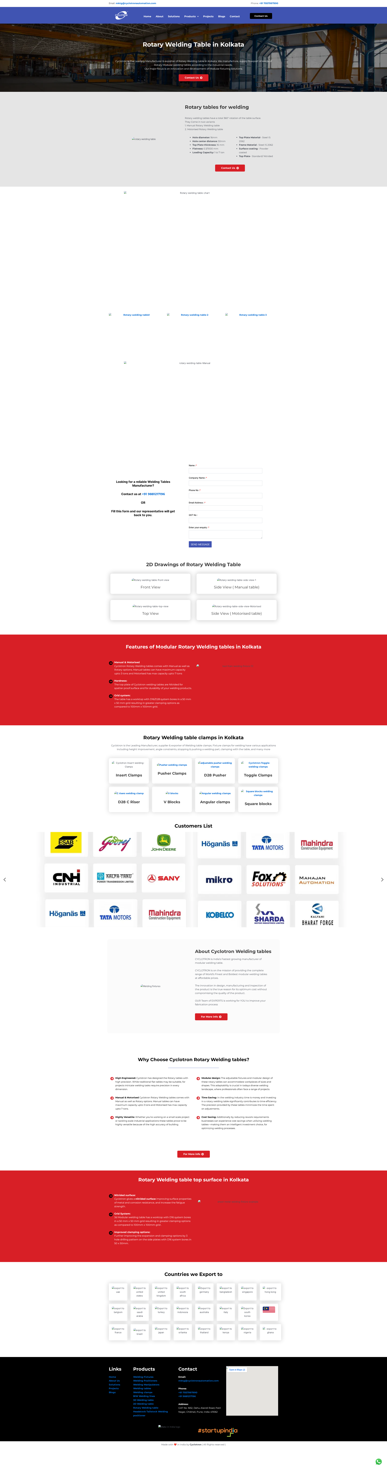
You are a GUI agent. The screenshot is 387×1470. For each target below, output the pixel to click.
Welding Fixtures (143, 1376)
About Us (114, 1380)
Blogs (221, 16)
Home (147, 16)
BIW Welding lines (144, 1396)
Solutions (174, 16)
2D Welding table (143, 1403)
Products (190, 16)
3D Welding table (143, 1400)
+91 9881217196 (153, 494)
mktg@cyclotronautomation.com (136, 3)
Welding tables (142, 1388)
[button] (4, 879)
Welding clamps (142, 1392)
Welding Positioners (145, 1380)
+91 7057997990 (268, 3)
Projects (208, 16)
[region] (193, 879)
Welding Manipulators (146, 1384)
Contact (235, 16)
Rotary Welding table (145, 1407)
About (159, 16)
